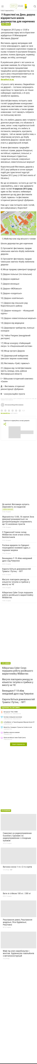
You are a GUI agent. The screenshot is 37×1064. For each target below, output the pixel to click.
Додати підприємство (18, 744)
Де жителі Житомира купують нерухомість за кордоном (15, 505)
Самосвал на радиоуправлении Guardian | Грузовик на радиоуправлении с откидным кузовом (17, 837)
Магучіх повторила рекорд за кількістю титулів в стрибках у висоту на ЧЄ (16, 582)
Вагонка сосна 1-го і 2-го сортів (17, 867)
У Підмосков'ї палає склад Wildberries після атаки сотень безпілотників (16, 534)
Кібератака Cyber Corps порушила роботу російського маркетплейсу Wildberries (17, 595)
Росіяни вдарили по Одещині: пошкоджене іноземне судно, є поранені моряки (16, 547)
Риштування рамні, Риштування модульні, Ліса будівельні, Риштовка (17, 922)
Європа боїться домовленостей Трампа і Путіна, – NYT (16, 570)
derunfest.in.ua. (7, 79)
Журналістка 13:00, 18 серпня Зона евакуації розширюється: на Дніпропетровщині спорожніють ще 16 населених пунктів (18, 520)
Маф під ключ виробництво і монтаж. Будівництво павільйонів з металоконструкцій (18, 953)
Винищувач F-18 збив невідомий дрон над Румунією (17, 559)
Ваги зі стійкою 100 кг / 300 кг (17, 893)
